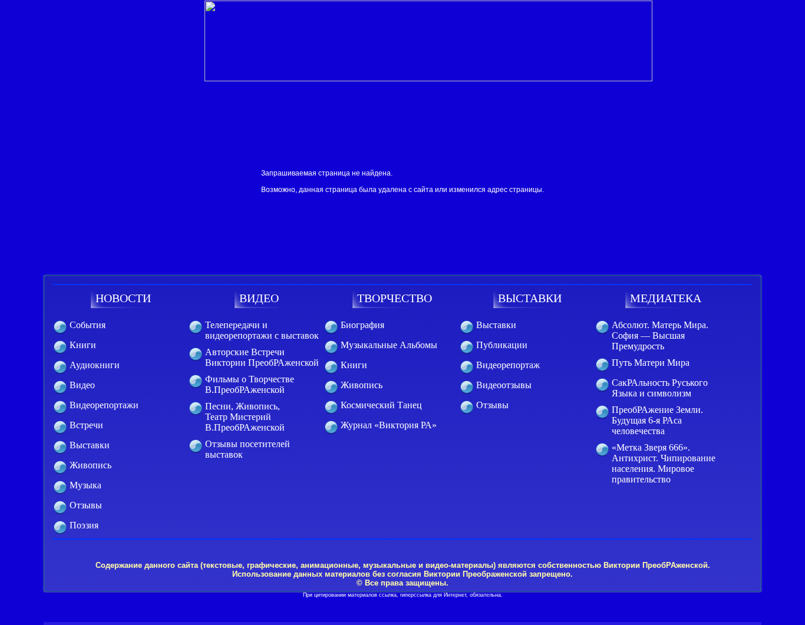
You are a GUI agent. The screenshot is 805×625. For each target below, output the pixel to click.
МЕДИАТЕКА (665, 298)
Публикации (501, 345)
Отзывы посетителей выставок (247, 449)
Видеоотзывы (504, 385)
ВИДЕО (259, 298)
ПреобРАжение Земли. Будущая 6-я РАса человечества (657, 420)
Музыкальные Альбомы (389, 345)
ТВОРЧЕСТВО (394, 298)
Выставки (90, 445)
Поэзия (84, 525)
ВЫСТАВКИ (530, 298)
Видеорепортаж (508, 365)
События (87, 325)
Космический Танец (381, 405)
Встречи (86, 425)
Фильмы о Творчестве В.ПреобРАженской (249, 384)
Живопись (90, 465)
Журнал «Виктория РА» (389, 425)
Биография (362, 325)
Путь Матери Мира (650, 363)
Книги (83, 345)
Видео (82, 385)
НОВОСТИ (123, 298)
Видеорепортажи (104, 405)
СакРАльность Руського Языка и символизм (660, 388)
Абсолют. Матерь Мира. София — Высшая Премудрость (660, 335)
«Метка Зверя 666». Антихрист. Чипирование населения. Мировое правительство (663, 463)
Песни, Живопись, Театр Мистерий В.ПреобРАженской (245, 416)
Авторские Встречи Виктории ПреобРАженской (262, 357)
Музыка (85, 485)
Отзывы (86, 505)
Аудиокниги (95, 365)
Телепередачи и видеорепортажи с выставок (262, 330)
